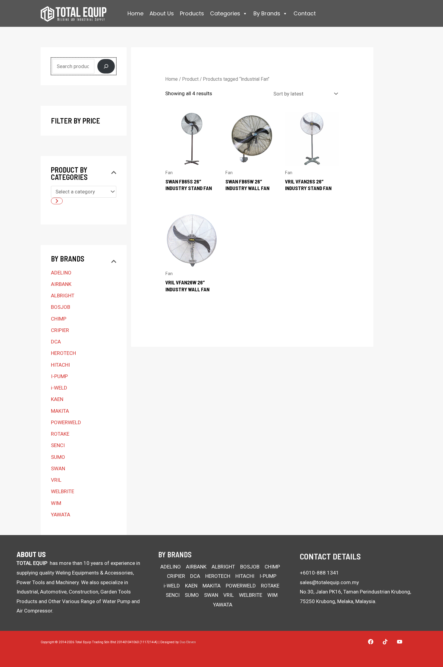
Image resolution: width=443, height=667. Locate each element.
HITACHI (60, 365)
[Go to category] (57, 201)
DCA (56, 342)
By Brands (266, 13)
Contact (305, 13)
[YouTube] (399, 641)
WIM (56, 503)
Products (192, 13)
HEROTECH (63, 353)
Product (190, 79)
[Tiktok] (385, 641)
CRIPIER (60, 330)
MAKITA (60, 411)
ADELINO (61, 273)
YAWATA (60, 515)
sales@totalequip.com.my (329, 582)
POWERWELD (66, 422)
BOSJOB (60, 307)
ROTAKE (60, 434)
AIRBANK (61, 284)
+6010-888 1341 (319, 573)
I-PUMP (59, 376)
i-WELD (59, 388)
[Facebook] (370, 641)
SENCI (58, 445)
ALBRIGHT (62, 296)
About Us (161, 13)
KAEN (57, 399)
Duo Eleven (188, 642)
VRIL (56, 480)
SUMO (58, 457)
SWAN (58, 468)
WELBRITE (62, 491)
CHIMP (58, 319)
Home (135, 13)
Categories (225, 13)
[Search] (106, 66)
